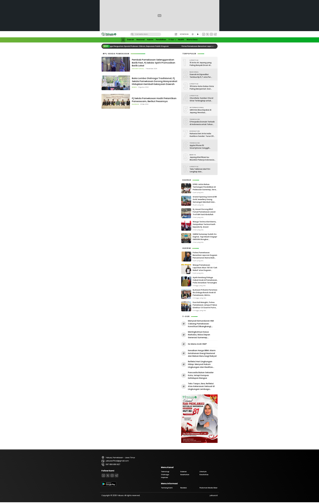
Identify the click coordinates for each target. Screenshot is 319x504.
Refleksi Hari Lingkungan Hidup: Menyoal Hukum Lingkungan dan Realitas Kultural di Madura (200, 364)
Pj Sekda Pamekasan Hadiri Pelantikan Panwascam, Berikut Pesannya (154, 100)
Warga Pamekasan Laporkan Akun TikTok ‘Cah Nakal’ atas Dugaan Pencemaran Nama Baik (205, 269)
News (134, 87)
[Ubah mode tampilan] (192, 34)
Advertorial (138, 69)
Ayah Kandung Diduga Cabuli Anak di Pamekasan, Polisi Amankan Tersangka (205, 280)
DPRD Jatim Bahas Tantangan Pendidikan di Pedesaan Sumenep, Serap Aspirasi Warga (205, 188)
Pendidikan (161, 39)
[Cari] (132, 34)
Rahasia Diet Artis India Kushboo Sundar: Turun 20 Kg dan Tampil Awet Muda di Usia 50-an (203, 135)
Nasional (140, 39)
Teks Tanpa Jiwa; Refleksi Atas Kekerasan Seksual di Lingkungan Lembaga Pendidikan (201, 386)
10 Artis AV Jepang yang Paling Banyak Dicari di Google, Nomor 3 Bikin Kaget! (200, 64)
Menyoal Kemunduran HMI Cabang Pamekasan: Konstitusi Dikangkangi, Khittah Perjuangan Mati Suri (202, 324)
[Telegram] (215, 34)
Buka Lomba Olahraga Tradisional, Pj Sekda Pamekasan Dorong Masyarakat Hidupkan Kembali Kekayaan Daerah (154, 81)
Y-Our (171, 39)
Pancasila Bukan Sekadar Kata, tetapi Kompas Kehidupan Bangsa (201, 375)
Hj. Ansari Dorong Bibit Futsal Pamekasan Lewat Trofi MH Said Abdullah (204, 212)
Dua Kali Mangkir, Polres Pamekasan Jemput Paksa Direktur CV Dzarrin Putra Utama (205, 306)
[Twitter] (207, 34)
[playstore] (108, 485)
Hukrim (150, 39)
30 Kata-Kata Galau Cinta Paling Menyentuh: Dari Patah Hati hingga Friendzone (202, 87)
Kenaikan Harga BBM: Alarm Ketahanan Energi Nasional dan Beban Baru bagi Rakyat (202, 353)
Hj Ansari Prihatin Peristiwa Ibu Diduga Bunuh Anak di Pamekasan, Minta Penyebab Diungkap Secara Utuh (205, 295)
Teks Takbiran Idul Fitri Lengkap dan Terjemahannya (200, 170)
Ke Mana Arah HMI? (197, 344)
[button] (177, 34)
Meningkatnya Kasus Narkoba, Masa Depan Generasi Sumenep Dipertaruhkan (199, 335)
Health (181, 39)
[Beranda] (123, 39)
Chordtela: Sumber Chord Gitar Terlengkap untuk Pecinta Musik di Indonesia (202, 99)
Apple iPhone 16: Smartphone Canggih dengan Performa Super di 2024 (202, 146)
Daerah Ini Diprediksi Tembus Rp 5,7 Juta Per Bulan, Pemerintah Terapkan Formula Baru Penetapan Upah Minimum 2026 (203, 75)
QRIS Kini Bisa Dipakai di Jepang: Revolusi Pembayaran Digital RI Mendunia (200, 111)
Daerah (130, 39)
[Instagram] (211, 34)
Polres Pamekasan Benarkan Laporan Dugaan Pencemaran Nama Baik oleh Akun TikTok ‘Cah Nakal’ (205, 257)
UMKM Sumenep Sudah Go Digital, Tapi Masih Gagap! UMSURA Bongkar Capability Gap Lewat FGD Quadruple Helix (205, 239)
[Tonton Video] (197, 34)
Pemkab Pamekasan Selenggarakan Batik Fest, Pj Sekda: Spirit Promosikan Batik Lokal (153, 62)
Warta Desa (192, 39)
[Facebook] (203, 34)
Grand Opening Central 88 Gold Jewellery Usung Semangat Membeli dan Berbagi (205, 201)
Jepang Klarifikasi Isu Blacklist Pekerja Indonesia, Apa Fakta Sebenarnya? (202, 158)
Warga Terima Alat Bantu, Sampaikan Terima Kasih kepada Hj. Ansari (204, 224)
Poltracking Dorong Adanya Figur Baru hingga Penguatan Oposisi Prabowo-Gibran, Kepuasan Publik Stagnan (117, 46)
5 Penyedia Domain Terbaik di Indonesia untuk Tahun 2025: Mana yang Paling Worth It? (202, 123)
